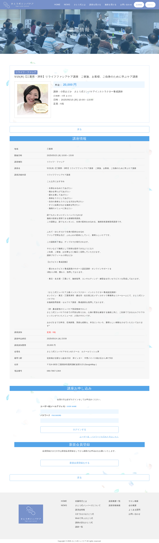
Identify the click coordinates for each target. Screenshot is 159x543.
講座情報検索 (114, 505)
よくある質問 (134, 510)
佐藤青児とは (81, 501)
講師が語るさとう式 (84, 523)
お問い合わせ (126, 5)
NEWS (67, 5)
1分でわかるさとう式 (84, 514)
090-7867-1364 (54, 371)
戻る (79, 129)
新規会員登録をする (80, 463)
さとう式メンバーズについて (88, 505)
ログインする (79, 429)
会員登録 (139, 5)
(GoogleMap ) (90, 364)
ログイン (150, 5)
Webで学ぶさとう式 (84, 518)
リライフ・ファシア (55, 162)
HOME (57, 5)
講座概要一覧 (114, 501)
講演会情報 (80, 510)
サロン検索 (133, 501)
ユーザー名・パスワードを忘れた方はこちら (99, 437)
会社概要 (132, 505)
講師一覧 (79, 527)
